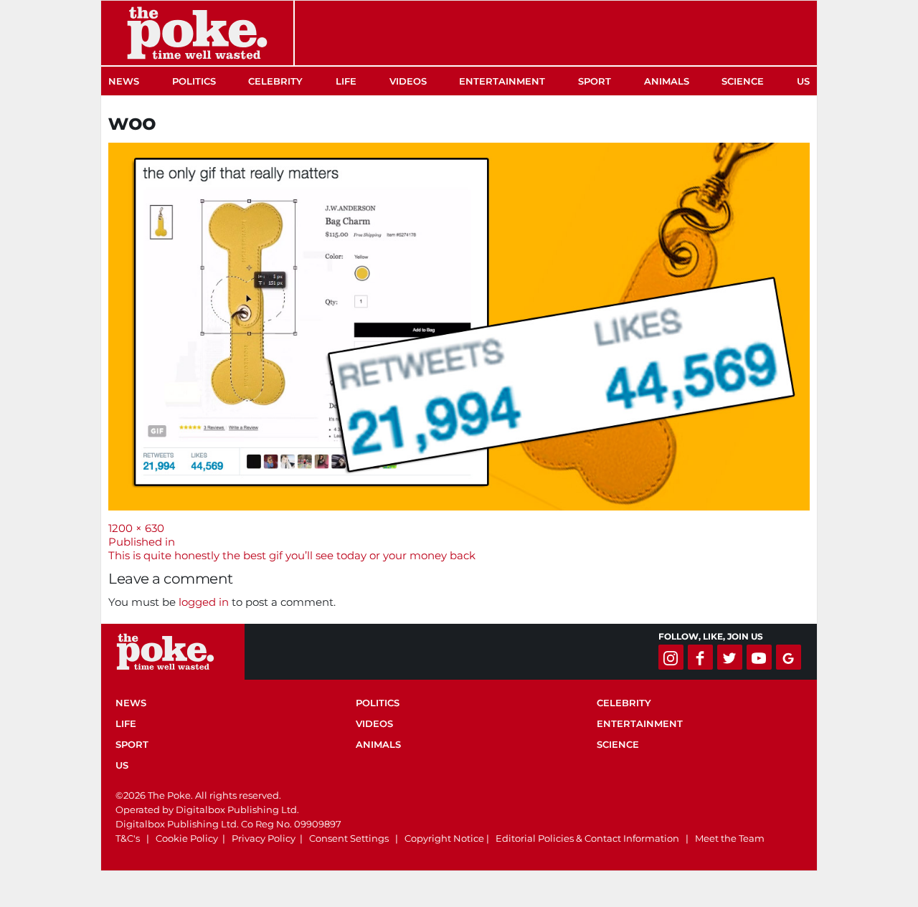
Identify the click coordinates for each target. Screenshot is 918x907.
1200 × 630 (136, 528)
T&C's (127, 838)
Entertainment (502, 81)
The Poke (197, 33)
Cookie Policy (187, 838)
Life (346, 81)
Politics (194, 81)
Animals (666, 81)
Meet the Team (730, 838)
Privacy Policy (263, 838)
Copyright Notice (444, 838)
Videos (408, 81)
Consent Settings (349, 838)
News (123, 81)
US (803, 81)
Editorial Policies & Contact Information (587, 838)
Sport (594, 81)
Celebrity (275, 81)
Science (742, 81)
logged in (204, 602)
